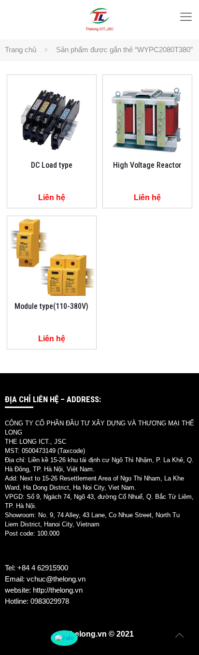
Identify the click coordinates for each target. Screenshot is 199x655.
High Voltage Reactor (147, 165)
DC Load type (51, 165)
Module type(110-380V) (51, 306)
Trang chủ (20, 49)
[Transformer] (99, 19)
